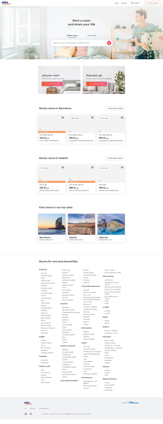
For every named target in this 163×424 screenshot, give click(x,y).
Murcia (107, 383)
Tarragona (65, 332)
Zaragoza (44, 350)
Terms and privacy (77, 414)
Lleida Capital (67, 330)
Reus (64, 337)
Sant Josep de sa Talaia (113, 272)
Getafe (85, 277)
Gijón (106, 375)
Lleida (64, 327)
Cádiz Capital (45, 281)
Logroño (107, 313)
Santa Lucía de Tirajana (113, 287)
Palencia (65, 272)
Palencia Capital (68, 275)
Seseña (64, 377)
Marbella (44, 310)
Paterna (86, 322)
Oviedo (107, 373)
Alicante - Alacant (89, 292)
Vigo (84, 371)
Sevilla (43, 320)
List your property (153, 3)
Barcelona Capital (68, 310)
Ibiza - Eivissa (109, 270)
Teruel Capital (46, 348)
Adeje (107, 301)
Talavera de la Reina (69, 374)
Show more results (115, 108)
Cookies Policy (87, 414)
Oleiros (85, 356)
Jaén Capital (45, 303)
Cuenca (65, 359)
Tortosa (64, 340)
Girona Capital (67, 325)
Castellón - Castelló (90, 307)
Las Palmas (109, 280)
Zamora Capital (67, 300)
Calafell (64, 342)
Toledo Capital (67, 372)
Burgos (43, 375)
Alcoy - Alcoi (87, 302)
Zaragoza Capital (47, 353)
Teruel (43, 345)
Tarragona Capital (68, 335)
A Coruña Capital (89, 349)
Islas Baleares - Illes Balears (90, 382)
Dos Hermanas (46, 325)
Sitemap (32, 408)
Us (25, 408)
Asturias (107, 370)
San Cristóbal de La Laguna (111, 297)
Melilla (107, 321)
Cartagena (108, 387)
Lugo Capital (87, 361)
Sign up (124, 3)
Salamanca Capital (68, 280)
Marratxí (86, 388)
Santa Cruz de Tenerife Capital (113, 293)
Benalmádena (46, 315)
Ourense (86, 364)
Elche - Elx (87, 295)
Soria (64, 287)
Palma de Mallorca (89, 386)
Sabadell (65, 317)
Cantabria (44, 360)
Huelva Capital (46, 298)
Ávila (42, 370)
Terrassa (65, 315)
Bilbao (107, 353)
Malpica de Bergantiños (91, 354)
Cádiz (43, 278)
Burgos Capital (46, 377)
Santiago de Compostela (92, 351)
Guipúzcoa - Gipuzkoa (112, 345)
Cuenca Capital (67, 362)
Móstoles (86, 280)
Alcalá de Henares (89, 275)
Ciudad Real (66, 354)
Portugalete (109, 358)
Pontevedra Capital (90, 374)
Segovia (65, 282)
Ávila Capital (45, 372)
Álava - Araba (109, 340)
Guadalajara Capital (69, 367)
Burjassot (86, 317)
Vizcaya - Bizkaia (110, 350)
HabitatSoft (68, 414)
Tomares (44, 330)
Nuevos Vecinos (44, 408)
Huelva (43, 295)
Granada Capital (46, 293)
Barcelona (65, 307)
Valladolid (65, 292)
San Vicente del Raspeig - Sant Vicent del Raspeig (92, 298)
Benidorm (86, 304)
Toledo (64, 369)
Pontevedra (87, 369)
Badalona (65, 320)
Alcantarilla (109, 390)
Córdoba (44, 285)
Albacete (65, 349)
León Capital (45, 382)
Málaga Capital (46, 308)
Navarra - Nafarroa (111, 330)
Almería (44, 273)
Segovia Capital (67, 285)
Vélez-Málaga (45, 318)
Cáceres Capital (88, 339)
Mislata (85, 324)
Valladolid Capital (68, 295)
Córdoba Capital (46, 288)
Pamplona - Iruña (111, 333)
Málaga (43, 305)
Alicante (86, 290)
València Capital (89, 314)
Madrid (85, 270)
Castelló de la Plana (90, 309)
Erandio (107, 363)
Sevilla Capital (46, 323)
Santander (44, 363)
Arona (107, 303)
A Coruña (86, 346)
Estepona (44, 313)
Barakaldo (108, 360)
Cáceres (86, 337)
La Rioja (107, 311)
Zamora (65, 297)
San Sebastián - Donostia (113, 348)
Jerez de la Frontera (48, 283)
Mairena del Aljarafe (48, 328)
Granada (44, 290)
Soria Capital (66, 290)
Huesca (43, 340)
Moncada (86, 319)
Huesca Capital (46, 343)
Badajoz (86, 332)
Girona (64, 322)
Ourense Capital (89, 366)
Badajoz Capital (88, 334)
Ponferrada (66, 270)
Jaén (42, 300)
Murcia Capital (110, 385)
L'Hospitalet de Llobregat (71, 312)
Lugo (85, 359)
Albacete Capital (68, 352)
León (42, 380)
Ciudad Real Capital (69, 357)
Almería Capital (46, 276)
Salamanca (66, 277)
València (86, 312)
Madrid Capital (88, 272)
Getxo (107, 355)
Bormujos (44, 333)
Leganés (86, 282)
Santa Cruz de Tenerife (113, 289)
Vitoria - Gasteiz (110, 343)
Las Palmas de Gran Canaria (112, 283)
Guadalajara (66, 364)
